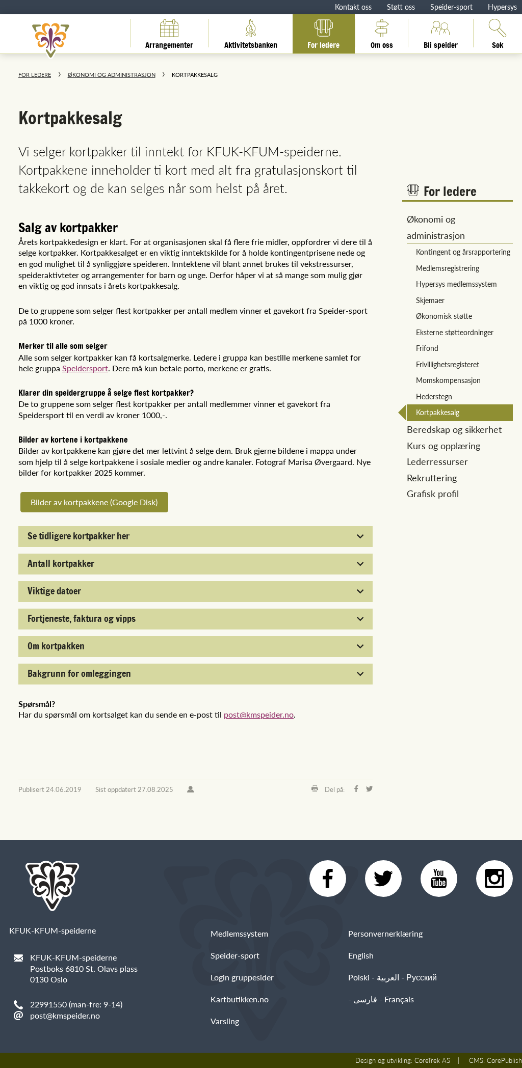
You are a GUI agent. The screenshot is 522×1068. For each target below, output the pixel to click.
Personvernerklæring (385, 933)
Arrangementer (169, 43)
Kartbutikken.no (240, 999)
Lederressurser (437, 461)
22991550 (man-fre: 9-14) (76, 1004)
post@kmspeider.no (259, 714)
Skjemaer (430, 300)
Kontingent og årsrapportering (463, 252)
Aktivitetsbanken (250, 43)
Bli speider (441, 43)
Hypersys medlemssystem (456, 284)
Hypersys (502, 7)
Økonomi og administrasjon (111, 74)
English (361, 955)
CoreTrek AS (432, 1060)
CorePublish (504, 1060)
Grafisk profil (433, 493)
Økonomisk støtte (444, 316)
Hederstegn (434, 396)
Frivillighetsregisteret (447, 364)
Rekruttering (432, 477)
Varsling (225, 1021)
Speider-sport (451, 7)
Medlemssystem (239, 933)
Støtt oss (401, 7)
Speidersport (85, 368)
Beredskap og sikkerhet (454, 429)
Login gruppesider (242, 977)
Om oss (382, 43)
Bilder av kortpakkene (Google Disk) (94, 502)
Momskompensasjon (448, 380)
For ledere (323, 43)
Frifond (427, 348)
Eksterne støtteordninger (454, 332)
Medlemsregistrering (447, 268)
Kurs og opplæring (443, 445)
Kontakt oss (353, 7)
